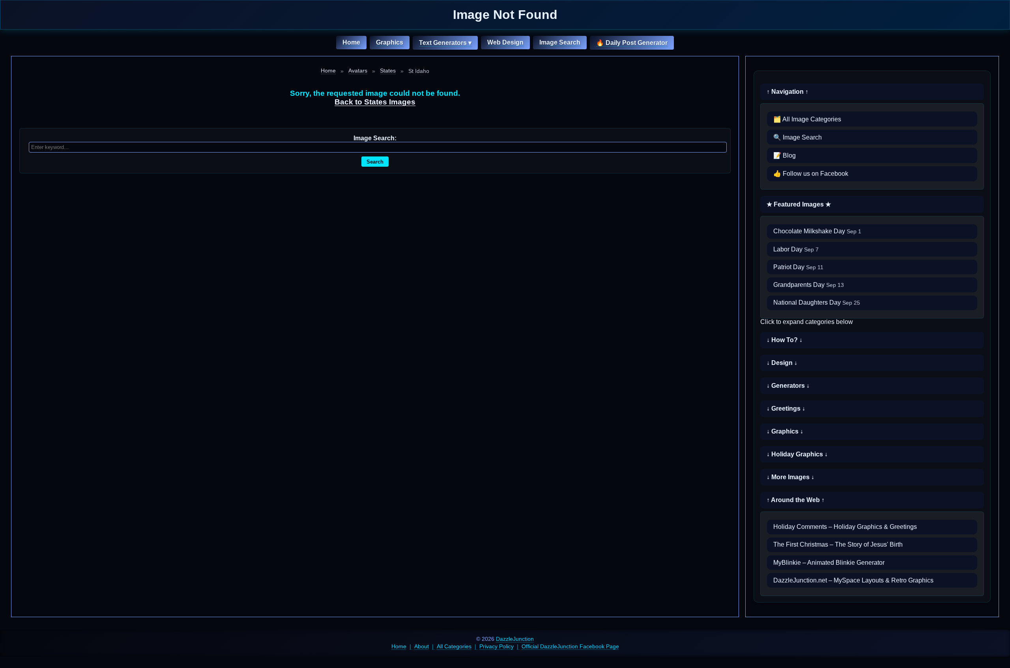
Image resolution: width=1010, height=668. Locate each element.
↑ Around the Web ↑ (796, 500)
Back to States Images (375, 102)
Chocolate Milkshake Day (817, 231)
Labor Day (796, 249)
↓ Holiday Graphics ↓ (797, 454)
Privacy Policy (496, 646)
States (388, 70)
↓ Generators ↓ (788, 385)
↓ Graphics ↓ (785, 431)
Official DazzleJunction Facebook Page (570, 646)
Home (351, 42)
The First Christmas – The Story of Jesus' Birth (838, 544)
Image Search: (375, 138)
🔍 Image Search (797, 137)
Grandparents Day (808, 284)
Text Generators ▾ (445, 42)
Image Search (559, 42)
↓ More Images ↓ (790, 477)
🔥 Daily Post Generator (632, 42)
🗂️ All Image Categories (807, 119)
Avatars (357, 70)
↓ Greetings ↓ (786, 408)
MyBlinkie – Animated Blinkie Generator (829, 562)
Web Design (505, 42)
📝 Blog (784, 155)
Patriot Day (798, 267)
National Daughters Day (816, 302)
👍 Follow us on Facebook (810, 173)
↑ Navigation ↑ (787, 91)
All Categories (454, 646)
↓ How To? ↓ (784, 340)
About (421, 646)
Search (375, 162)
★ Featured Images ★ (799, 204)
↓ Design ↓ (782, 362)
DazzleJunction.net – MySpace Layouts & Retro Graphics (853, 580)
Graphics (389, 42)
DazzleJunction (515, 639)
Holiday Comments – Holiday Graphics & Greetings (845, 526)
